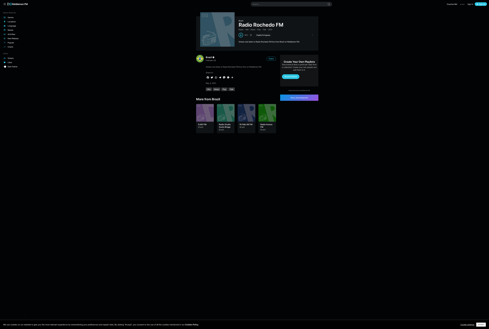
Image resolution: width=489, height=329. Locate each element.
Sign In (470, 4)
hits (208, 89)
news (216, 89)
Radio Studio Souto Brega (225, 125)
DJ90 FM (202, 124)
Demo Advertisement (299, 98)
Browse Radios (291, 76)
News (253, 29)
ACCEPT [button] (481, 325)
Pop (259, 29)
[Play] (241, 35)
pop (224, 89)
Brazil (241, 21)
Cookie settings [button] (467, 325)
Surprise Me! (452, 4)
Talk (264, 29)
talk (231, 89)
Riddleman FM (20, 4)
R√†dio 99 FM (246, 124)
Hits (247, 29)
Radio (241, 29)
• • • (462, 4)
